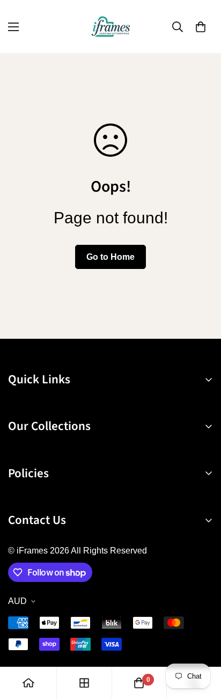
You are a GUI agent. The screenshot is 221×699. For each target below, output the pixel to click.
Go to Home (110, 256)
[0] (200, 26)
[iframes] (110, 26)
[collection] (84, 683)
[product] (28, 682)
